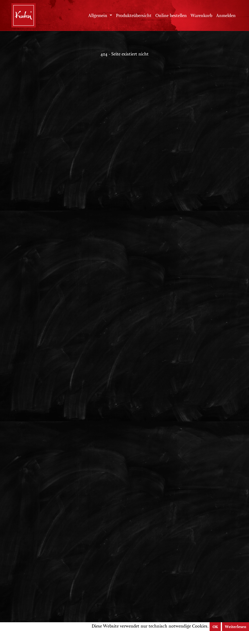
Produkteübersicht (133, 15)
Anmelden (226, 15)
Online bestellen (171, 15)
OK (215, 627)
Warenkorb (201, 15)
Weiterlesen (235, 627)
